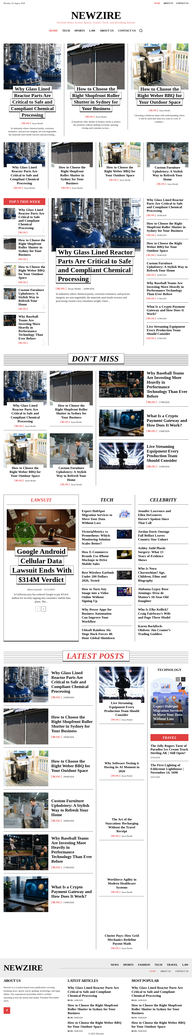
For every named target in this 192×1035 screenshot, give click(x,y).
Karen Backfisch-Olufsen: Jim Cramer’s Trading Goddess (154, 630)
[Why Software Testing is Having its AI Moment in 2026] (121, 745)
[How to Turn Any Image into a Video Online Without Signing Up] (124, 591)
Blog (26, 123)
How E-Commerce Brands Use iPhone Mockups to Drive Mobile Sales (95, 558)
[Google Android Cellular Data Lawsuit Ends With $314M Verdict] (41, 530)
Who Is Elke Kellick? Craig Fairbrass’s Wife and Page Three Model (154, 613)
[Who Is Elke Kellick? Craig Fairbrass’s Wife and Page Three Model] (180, 612)
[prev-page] (37, 609)
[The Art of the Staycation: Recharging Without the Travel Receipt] (121, 801)
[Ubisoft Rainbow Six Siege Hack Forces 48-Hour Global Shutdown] (124, 632)
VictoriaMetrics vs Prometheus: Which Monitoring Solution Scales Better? (96, 537)
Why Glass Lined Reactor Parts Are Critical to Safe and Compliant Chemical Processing (32, 102)
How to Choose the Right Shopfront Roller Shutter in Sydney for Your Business (72, 175)
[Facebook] (7, 1010)
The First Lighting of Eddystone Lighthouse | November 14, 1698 (167, 768)
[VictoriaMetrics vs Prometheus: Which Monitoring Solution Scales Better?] (124, 534)
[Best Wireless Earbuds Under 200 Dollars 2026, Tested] (124, 575)
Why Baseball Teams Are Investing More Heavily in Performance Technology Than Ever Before (30, 327)
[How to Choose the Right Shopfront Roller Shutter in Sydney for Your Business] (96, 66)
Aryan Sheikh (37, 123)
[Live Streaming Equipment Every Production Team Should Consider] (121, 456)
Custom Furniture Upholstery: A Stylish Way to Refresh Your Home (168, 173)
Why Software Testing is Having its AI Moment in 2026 (121, 767)
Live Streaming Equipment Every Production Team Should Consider (166, 330)
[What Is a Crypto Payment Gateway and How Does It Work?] (121, 423)
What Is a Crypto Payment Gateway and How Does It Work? (166, 310)
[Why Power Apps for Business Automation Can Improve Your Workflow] (124, 612)
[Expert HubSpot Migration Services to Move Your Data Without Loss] (124, 513)
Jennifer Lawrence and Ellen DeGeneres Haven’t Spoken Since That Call (154, 517)
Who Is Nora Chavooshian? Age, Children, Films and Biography (152, 574)
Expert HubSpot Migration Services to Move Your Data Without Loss (97, 517)
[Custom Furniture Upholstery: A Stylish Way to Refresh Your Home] (167, 154)
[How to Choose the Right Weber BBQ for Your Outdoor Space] (159, 67)
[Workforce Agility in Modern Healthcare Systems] (121, 861)
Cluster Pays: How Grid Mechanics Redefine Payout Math (122, 939)
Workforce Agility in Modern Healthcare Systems (121, 883)
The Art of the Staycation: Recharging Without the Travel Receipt (121, 825)
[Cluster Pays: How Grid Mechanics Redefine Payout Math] (121, 917)
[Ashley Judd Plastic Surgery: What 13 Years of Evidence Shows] (180, 550)
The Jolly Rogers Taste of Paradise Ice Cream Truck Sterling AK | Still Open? (169, 749)
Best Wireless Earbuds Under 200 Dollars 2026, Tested (98, 576)
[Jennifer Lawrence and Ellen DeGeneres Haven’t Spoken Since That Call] (180, 513)
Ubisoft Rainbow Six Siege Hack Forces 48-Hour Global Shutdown (98, 634)
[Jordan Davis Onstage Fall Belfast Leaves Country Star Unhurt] (180, 534)
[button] (140, 30)
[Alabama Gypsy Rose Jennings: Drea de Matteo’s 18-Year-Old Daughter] (180, 591)
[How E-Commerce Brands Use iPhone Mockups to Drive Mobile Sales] (124, 554)
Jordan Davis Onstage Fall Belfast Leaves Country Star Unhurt (153, 535)
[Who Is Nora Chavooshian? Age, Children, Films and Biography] (180, 571)
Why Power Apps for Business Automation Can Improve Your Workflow (97, 615)
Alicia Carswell (34, 589)
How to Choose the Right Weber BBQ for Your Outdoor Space (159, 95)
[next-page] (43, 609)
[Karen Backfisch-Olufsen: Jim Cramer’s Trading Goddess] (180, 628)
